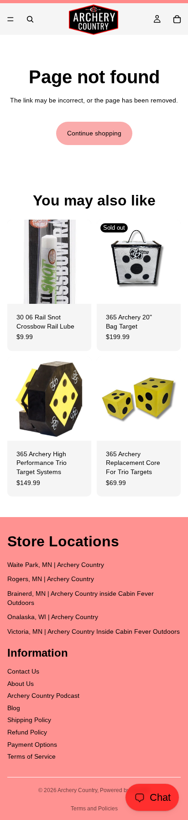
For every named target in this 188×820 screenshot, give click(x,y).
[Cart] (177, 19)
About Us (20, 683)
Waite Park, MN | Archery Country (55, 564)
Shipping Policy (29, 720)
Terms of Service (31, 757)
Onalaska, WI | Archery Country (52, 617)
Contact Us (23, 671)
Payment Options (32, 744)
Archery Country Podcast (43, 696)
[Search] (30, 19)
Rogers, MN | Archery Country (50, 579)
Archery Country (77, 790)
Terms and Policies (94, 808)
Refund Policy (27, 732)
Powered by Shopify (125, 790)
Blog (13, 708)
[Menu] (10, 19)
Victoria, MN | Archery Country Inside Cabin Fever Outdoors (93, 631)
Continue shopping (94, 133)
